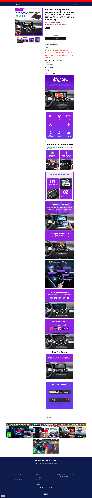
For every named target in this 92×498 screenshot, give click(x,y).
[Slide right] (42, 40)
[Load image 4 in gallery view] (37, 40)
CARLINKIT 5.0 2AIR (18, 474)
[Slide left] (16, 40)
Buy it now (56, 38)
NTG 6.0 (47, 28)
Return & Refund (38, 479)
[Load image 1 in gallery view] (20, 40)
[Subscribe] (53, 466)
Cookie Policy (38, 484)
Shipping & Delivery (39, 477)
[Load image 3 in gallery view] (32, 40)
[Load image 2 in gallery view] (26, 40)
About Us (37, 474)
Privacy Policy (38, 482)
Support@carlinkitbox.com (68, 474)
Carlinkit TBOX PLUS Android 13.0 (20, 479)
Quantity (46, 30)
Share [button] (47, 47)
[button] (32, 4)
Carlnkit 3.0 (17, 477)
